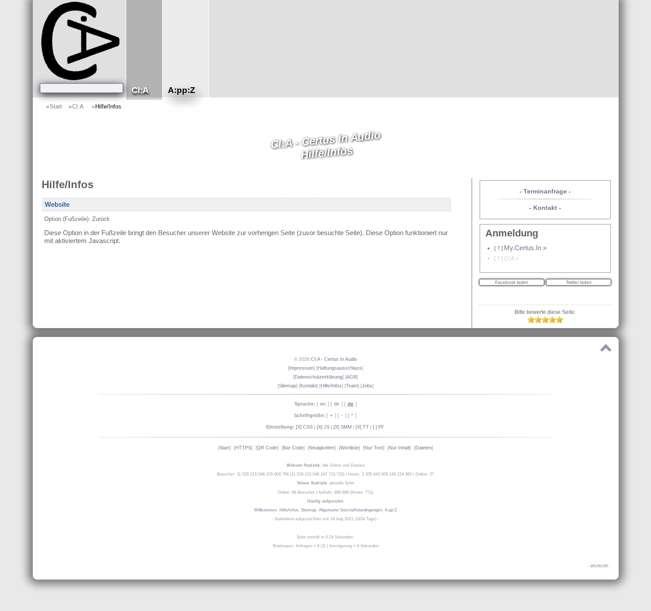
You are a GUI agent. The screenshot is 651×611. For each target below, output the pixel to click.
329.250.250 (599, 566)
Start (56, 106)
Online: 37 (424, 474)
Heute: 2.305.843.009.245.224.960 (380, 474)
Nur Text (373, 447)
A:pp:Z (391, 510)
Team (352, 385)
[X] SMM (342, 426)
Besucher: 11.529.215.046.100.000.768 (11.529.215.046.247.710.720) (281, 474)
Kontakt (545, 207)
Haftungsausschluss (340, 368)
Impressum (301, 368)
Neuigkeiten (321, 447)
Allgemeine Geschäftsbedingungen (350, 510)
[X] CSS (304, 426)
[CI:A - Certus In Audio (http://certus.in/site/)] (81, 40)
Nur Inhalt (399, 447)
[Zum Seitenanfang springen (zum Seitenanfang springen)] (606, 350)
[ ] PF (378, 426)
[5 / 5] (559, 321)
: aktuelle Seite (325, 483)
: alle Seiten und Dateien (326, 465)
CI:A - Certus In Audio (334, 359)
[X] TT (362, 426)
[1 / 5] (531, 321)
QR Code (267, 447)
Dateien (423, 447)
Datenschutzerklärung (318, 376)
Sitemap (287, 385)
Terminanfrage (545, 191)
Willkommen (265, 510)
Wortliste (349, 447)
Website (57, 204)
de (336, 403)
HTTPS (243, 447)
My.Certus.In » (525, 247)
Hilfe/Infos (108, 106)
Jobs (367, 385)
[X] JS (323, 426)
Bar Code (293, 447)
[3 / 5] (545, 321)
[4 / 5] (552, 321)
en (323, 403)
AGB (351, 376)
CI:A (78, 106)
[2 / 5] (538, 321)
